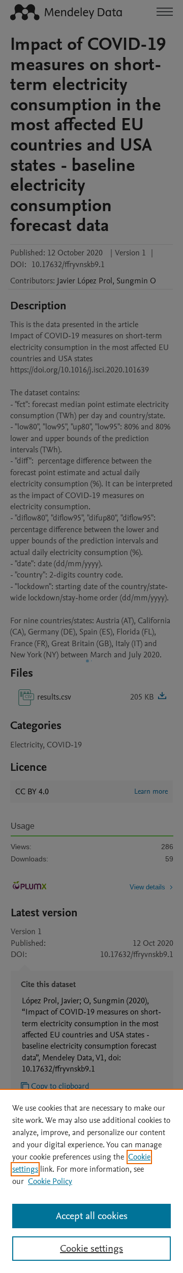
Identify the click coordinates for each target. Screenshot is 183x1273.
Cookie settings (91, 1248)
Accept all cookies (92, 1216)
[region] (91, 1181)
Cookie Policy (50, 1181)
